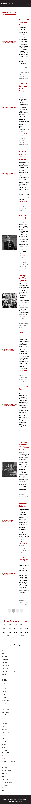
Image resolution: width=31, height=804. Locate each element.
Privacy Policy (18, 801)
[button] (24, 3)
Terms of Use (10, 801)
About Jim (10, 799)
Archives (15, 799)
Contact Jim (22, 799)
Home (4, 799)
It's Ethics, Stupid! (8, 3)
